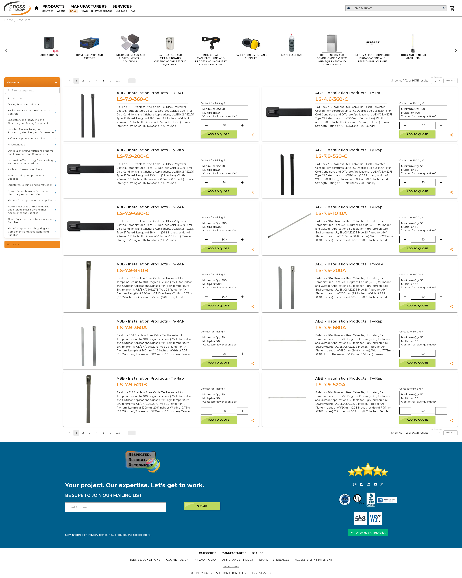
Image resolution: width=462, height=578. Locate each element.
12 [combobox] (435, 80)
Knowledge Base (101, 11)
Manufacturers (88, 6)
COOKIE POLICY (177, 559)
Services (122, 6)
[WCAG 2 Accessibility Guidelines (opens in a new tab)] (375, 518)
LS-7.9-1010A (331, 213)
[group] (231, 50)
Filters (15, 244)
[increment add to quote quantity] (242, 125)
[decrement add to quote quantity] (206, 125)
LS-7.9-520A (330, 384)
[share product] (253, 135)
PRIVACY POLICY (205, 559)
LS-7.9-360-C (133, 99)
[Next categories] (456, 50)
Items (436, 77)
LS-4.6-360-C (331, 99)
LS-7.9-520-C (331, 156)
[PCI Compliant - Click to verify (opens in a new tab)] (387, 500)
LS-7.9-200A (330, 270)
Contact (48, 11)
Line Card (121, 11)
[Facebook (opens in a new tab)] (362, 484)
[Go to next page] (125, 81)
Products (53, 6)
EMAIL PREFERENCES (274, 559)
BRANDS (257, 553)
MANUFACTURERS (234, 553)
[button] (32, 98)
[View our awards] (142, 462)
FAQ (133, 11)
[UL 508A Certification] (358, 500)
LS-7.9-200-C (133, 156)
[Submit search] (445, 8)
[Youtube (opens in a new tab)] (375, 484)
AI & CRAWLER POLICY (237, 559)
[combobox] (396, 8)
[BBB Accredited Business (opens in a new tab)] (371, 500)
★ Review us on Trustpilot (367, 532)
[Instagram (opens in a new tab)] (355, 484)
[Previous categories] (6, 50)
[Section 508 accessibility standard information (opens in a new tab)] (360, 518)
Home (8, 20)
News (84, 11)
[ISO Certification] (345, 500)
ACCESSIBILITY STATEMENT (313, 559)
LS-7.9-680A (330, 327)
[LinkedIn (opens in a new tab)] (369, 484)
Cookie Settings (231, 566)
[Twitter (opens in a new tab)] (381, 484)
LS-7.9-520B (132, 384)
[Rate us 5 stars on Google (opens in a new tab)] (368, 469)
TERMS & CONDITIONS (145, 559)
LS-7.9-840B (132, 270)
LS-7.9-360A (132, 327)
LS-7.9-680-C (133, 213)
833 (118, 80)
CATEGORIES (207, 553)
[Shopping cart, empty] (452, 8)
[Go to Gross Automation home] (36, 8)
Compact (450, 80)
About (61, 11)
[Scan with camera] (348, 8)
